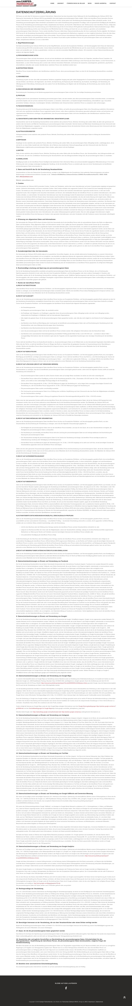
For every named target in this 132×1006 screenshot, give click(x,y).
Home (52, 3)
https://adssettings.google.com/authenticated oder (47, 712)
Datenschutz (99, 1001)
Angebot (60, 3)
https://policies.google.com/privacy (72, 712)
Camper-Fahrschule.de (46, 1001)
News (90, 3)
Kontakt (113, 3)
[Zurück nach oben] (124, 997)
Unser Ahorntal (101, 3)
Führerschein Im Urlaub (76, 3)
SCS (86, 1001)
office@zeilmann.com (26, 176)
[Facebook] (66, 988)
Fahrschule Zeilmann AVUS (70, 1001)
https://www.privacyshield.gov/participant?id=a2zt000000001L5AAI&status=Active (64, 683)
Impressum (91, 1001)
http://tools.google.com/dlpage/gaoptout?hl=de (47, 883)
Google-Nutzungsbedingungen (87, 706)
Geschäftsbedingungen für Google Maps (40, 708)
